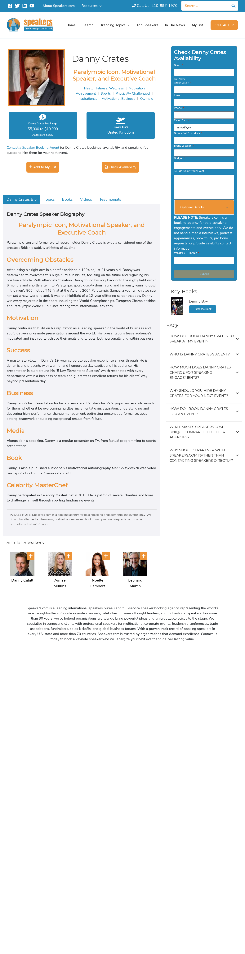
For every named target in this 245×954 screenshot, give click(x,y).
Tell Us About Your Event (189, 171)
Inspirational (87, 98)
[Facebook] (10, 5)
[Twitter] (17, 5)
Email (178, 95)
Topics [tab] (49, 199)
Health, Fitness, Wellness (104, 88)
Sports (106, 93)
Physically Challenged (133, 93)
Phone (179, 108)
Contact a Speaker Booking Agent (33, 147)
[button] (100, 5)
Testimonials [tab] (110, 199)
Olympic (146, 98)
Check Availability (122, 167)
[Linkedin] (24, 5)
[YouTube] (32, 5)
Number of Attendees (188, 133)
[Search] (233, 6)
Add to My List (44, 167)
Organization (182, 82)
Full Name (179, 79)
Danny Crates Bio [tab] (22, 199)
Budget (179, 158)
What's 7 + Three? (186, 253)
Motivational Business (118, 98)
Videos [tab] (86, 199)
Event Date (181, 120)
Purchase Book (203, 309)
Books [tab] (67, 199)
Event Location (184, 146)
